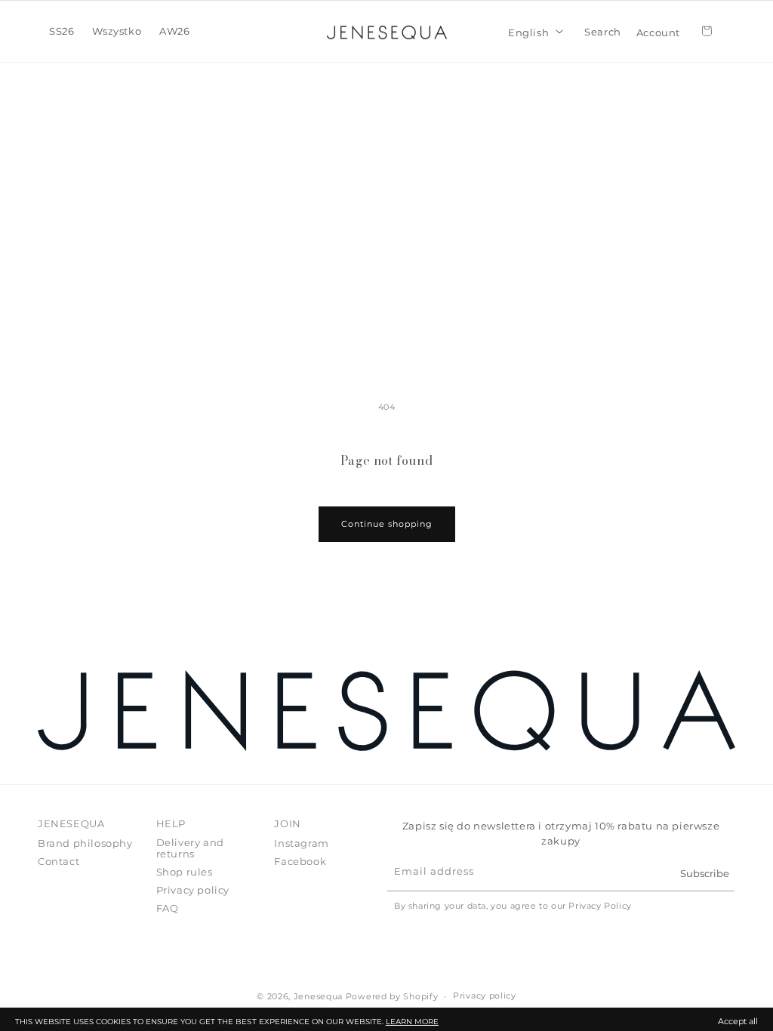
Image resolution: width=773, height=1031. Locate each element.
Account (658, 31)
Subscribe (704, 873)
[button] (61, 31)
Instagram (301, 843)
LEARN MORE (412, 1021)
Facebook (300, 861)
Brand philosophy (85, 843)
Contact (58, 861)
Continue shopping (387, 524)
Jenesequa (318, 996)
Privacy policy (192, 890)
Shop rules (184, 872)
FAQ (167, 908)
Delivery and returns (190, 848)
